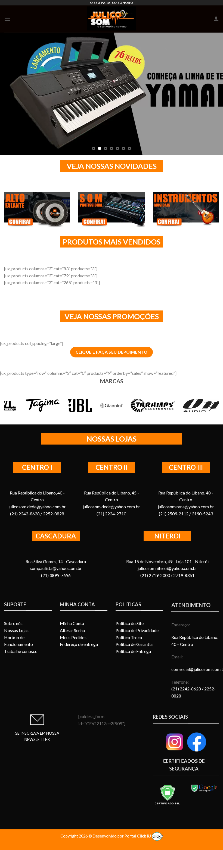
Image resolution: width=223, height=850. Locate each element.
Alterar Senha (72, 630)
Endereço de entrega (79, 644)
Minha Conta (72, 623)
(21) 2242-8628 (186, 688)
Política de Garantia (134, 644)
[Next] (211, 93)
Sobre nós (13, 623)
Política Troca (129, 637)
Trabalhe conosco (21, 651)
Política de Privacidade (137, 630)
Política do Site (130, 623)
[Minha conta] (216, 18)
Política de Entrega (133, 651)
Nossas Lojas (16, 630)
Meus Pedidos (73, 637)
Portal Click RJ (138, 836)
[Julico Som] (111, 19)
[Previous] (11, 93)
